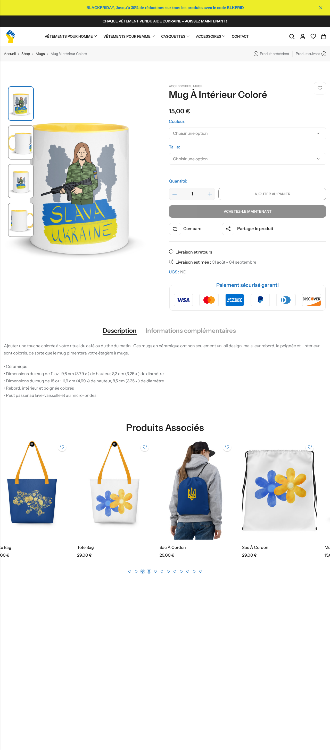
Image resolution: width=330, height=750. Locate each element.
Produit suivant (308, 53)
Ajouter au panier (272, 194)
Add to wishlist (320, 88)
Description (120, 330)
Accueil (10, 53)
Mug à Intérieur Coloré (273, 547)
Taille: (174, 146)
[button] (129, 571)
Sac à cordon (100, 547)
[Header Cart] (323, 36)
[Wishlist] (313, 36)
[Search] (292, 36)
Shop (25, 53)
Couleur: (177, 121)
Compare (192, 228)
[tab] (120, 331)
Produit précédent (274, 53)
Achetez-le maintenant (247, 211)
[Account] (303, 36)
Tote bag (12, 547)
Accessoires (180, 86)
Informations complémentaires (191, 330)
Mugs (40, 53)
